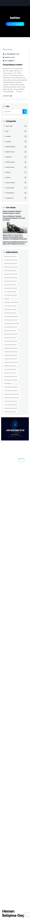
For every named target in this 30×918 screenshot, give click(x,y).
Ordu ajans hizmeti (10, 369)
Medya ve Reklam (10, 182)
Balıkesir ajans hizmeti (11, 267)
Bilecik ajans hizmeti (10, 281)
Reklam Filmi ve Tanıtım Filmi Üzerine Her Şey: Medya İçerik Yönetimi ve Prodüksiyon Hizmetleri (15, 237)
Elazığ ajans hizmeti (10, 313)
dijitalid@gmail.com (12, 54)
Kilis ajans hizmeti (9, 337)
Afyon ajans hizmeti (10, 256)
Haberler (8, 172)
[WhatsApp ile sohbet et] (21, 459)
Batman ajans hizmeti (10, 274)
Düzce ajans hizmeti (10, 305)
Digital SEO (9, 157)
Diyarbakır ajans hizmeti (11, 302)
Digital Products (10, 151)
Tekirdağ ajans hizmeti (11, 387)
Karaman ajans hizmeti (11, 334)
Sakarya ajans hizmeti (10, 376)
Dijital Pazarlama (10, 162)
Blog (7, 131)
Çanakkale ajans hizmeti (11, 397)
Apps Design (9, 126)
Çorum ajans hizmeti (10, 404)
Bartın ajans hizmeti (10, 270)
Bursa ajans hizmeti (10, 291)
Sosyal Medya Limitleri (12, 65)
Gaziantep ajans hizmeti (11, 316)
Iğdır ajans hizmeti (10, 330)
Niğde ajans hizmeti (10, 365)
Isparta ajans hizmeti (10, 327)
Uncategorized (9, 198)
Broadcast (8, 141)
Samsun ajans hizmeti (10, 380)
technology (8, 383)
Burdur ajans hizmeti (10, 288)
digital (6, 298)
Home (10, 24)
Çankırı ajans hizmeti (10, 401)
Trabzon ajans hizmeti (11, 390)
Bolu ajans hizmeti (10, 284)
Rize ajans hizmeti (9, 373)
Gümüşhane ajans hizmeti (11, 323)
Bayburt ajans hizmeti (10, 277)
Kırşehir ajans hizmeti (10, 355)
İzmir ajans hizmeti (10, 411)
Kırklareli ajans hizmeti (11, 351)
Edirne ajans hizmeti (10, 309)
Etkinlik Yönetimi (10, 167)
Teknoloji (8, 177)
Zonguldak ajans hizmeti (11, 394)
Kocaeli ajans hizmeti (10, 341)
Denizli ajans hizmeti (10, 295)
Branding (8, 136)
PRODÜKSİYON (10, 193)
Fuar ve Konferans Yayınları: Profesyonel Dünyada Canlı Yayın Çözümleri (14, 218)
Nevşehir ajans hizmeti (11, 362)
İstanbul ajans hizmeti (10, 408)
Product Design (10, 187)
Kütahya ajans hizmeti (10, 348)
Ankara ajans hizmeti (10, 263)
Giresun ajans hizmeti (10, 320)
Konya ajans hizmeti (10, 344)
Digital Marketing (10, 146)
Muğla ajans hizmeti (10, 358)
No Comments (10, 60)
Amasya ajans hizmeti (10, 260)
